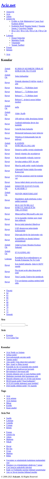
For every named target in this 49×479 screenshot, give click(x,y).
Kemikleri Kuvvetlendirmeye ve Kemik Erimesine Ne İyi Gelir (28, 259)
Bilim (8, 456)
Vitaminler (15, 43)
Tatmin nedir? (12, 359)
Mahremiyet (29, 21)
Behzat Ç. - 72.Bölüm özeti (26, 92)
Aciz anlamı (11, 398)
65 (7, 295)
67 (7, 300)
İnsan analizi (11, 408)
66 (7, 298)
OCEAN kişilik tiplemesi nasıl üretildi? (22, 383)
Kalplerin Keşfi (17, 26)
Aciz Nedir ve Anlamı (15, 352)
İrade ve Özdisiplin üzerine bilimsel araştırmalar (25, 470)
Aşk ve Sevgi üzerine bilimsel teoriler (21, 472)
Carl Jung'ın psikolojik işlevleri (19, 467)
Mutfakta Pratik (17, 40)
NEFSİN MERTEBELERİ (26, 194)
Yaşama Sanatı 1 (31, 26)
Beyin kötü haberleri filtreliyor (27, 224)
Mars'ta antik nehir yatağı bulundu (29, 165)
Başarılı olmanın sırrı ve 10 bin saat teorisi (23, 378)
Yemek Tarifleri (17, 45)
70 (7, 307)
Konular (9, 335)
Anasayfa (10, 12)
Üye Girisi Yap (12, 338)
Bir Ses (9, 448)
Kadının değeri (17, 24)
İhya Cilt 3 (34, 31)
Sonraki (9, 314)
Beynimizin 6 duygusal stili (17, 371)
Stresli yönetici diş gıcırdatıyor (27, 153)
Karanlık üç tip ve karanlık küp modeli (22, 367)
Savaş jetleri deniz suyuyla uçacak (29, 182)
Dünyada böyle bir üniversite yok (29, 234)
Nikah (8, 442)
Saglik (8, 418)
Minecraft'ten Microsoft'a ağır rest (29, 214)
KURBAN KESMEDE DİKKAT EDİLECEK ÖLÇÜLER (29, 70)
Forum (9, 47)
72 (7, 312)
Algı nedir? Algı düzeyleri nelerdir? (20, 362)
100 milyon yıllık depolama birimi (29, 119)
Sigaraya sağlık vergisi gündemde (29, 150)
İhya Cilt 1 (15, 31)
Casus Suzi (39, 21)
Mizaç (8, 403)
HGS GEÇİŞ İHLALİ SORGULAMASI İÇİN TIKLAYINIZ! (25, 207)
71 (7, 310)
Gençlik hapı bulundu (24, 129)
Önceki (9, 290)
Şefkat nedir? (11, 355)
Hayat (7, 82)
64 (7, 293)
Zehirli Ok (10, 434)
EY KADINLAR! (22, 252)
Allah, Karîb (20, 113)
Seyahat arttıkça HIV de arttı (27, 161)
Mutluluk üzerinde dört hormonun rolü (22, 376)
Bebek (9, 428)
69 (7, 305)
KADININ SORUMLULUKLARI (25, 144)
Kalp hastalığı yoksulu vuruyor (28, 157)
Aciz (8, 14)
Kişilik (9, 405)
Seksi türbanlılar (21, 76)
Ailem (8, 16)
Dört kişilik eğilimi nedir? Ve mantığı (21, 386)
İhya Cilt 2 (25, 31)
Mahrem (9, 439)
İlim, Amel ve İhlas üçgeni (17, 364)
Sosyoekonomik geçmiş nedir (18, 357)
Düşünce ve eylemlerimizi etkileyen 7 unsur (24, 465)
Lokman (8, 259)
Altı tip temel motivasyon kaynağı (20, 369)
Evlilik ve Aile (17, 21)
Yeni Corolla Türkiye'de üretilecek (29, 277)
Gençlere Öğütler (26, 28)
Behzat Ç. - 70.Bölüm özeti (26, 88)
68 (7, 302)
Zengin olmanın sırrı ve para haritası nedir (23, 374)
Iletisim (9, 50)
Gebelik (9, 423)
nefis (17, 107)
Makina (9, 453)
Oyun (8, 451)
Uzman (9, 425)
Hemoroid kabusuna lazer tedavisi (29, 133)
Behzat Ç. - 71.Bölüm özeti (26, 96)
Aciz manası (11, 401)
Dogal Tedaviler (18, 38)
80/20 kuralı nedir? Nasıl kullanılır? (20, 381)
